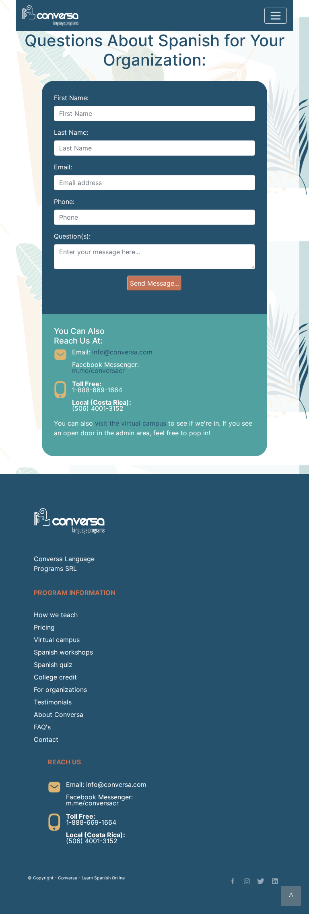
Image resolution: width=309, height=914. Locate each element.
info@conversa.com (122, 352)
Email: (63, 167)
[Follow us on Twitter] (260, 881)
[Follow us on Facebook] (233, 881)
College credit (55, 677)
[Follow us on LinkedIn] (275, 881)
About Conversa (58, 714)
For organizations (60, 690)
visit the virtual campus (130, 423)
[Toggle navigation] (275, 16)
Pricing (44, 627)
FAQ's (42, 727)
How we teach (56, 615)
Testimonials (53, 702)
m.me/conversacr (98, 370)
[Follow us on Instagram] (247, 881)
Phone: (64, 202)
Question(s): (72, 236)
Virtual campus (57, 640)
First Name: (71, 98)
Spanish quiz (53, 665)
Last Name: (71, 132)
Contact (46, 739)
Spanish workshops (63, 652)
